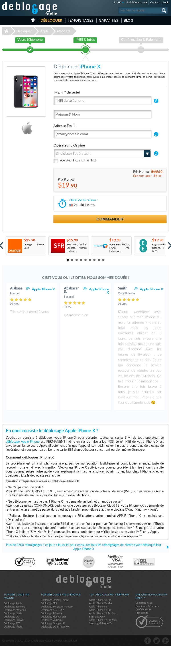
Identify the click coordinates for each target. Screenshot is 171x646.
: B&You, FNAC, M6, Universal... (119, 248)
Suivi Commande (137, 2)
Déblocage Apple (13, 603)
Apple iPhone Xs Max (100, 603)
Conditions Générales (147, 606)
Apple (44, 31)
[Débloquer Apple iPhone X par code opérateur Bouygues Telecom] (100, 246)
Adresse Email (64, 126)
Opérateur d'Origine (69, 145)
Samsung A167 (97, 616)
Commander (109, 219)
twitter (156, 640)
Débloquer (51, 20)
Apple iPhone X (43, 289)
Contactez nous (144, 603)
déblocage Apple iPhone (22, 441)
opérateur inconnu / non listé (78, 160)
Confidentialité (143, 609)
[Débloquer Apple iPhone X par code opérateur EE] (143, 246)
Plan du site (142, 613)
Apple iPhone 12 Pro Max (102, 620)
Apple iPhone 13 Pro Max (102, 613)
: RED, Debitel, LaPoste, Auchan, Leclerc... (77, 248)
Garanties (108, 20)
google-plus (165, 640)
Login (166, 2)
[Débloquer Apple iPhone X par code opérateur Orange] (15, 246)
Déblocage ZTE (12, 623)
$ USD (117, 2)
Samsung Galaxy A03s (100, 623)
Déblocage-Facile (29, 8)
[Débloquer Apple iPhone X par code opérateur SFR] (58, 246)
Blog (128, 20)
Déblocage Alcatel (13, 627)
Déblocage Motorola (15, 610)
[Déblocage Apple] (15, 128)
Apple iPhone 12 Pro (100, 610)
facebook (147, 640)
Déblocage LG (11, 616)
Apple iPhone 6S (98, 606)
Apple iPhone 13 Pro (100, 600)
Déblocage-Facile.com (85, 581)
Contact (155, 2)
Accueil (33, 20)
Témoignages (80, 20)
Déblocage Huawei (14, 620)
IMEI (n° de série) (66, 92)
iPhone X (63, 31)
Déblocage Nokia (13, 613)
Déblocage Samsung (14, 606)
